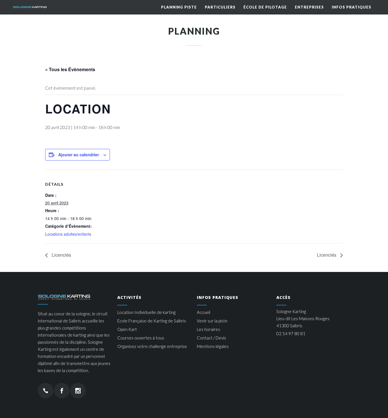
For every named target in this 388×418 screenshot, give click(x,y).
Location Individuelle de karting (146, 312)
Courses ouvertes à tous (140, 337)
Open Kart (127, 329)
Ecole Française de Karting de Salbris (151, 320)
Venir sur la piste (212, 320)
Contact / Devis (211, 337)
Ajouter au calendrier (78, 154)
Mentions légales (213, 346)
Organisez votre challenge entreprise (152, 346)
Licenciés (61, 255)
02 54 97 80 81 (290, 333)
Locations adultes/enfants (68, 234)
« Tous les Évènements (70, 69)
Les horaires (208, 329)
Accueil (203, 312)
